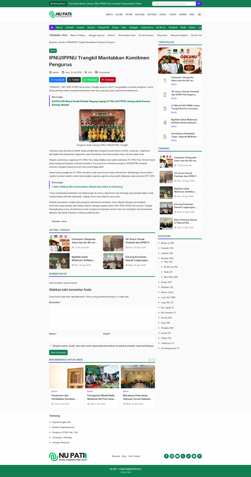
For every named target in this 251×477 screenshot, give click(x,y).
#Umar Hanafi (197, 35)
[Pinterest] (199, 456)
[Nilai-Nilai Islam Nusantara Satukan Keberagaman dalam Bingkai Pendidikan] (138, 376)
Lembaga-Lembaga (62, 437)
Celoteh (70, 27)
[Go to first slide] (153, 359)
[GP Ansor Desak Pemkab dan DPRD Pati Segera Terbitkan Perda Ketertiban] (113, 243)
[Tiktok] (188, 456)
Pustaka (151, 14)
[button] (199, 3)
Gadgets (133, 27)
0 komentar (104, 72)
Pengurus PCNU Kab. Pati (65, 432)
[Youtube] (177, 456)
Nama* (53, 333)
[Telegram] (194, 456)
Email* (106, 333)
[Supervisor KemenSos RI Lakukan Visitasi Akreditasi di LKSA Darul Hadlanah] (66, 376)
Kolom (119, 14)
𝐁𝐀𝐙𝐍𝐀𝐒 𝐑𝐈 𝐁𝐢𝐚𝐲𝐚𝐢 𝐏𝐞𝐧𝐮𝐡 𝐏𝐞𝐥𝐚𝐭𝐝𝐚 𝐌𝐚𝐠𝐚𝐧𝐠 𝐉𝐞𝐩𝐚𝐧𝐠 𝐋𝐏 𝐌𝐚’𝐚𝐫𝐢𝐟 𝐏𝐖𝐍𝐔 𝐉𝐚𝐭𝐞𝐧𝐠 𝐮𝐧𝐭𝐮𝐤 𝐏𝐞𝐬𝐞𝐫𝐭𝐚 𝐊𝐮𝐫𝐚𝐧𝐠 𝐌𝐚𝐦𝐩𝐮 (101, 103)
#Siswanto (162, 35)
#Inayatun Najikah (179, 35)
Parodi (164, 317)
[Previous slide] (149, 359)
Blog (124, 456)
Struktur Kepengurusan (63, 427)
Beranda (116, 456)
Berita (109, 14)
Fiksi (124, 27)
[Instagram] (172, 456)
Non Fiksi (168, 277)
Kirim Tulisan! (134, 456)
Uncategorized (168, 348)
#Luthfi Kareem (146, 35)
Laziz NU (165, 297)
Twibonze (166, 343)
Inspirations (147, 27)
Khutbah (140, 14)
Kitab (183, 27)
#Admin (111, 35)
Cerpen (183, 14)
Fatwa (129, 14)
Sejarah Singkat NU (61, 422)
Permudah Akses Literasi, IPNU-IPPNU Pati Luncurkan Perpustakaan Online (104, 3)
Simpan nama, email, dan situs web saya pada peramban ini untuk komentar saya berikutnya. (103, 345)
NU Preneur (167, 312)
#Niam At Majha (77, 35)
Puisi (191, 14)
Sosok (162, 14)
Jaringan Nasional (60, 442)
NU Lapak (166, 307)
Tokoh (172, 14)
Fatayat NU (103, 27)
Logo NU (165, 302)
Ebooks (91, 27)
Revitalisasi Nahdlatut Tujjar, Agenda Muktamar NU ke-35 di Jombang (185, 136)
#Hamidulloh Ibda (127, 35)
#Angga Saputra (96, 35)
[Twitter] (183, 456)
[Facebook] (166, 456)
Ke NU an (161, 27)
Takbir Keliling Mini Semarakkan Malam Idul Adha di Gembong (87, 186)
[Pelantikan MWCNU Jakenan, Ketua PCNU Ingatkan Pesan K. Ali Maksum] (102, 376)
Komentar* (55, 302)
